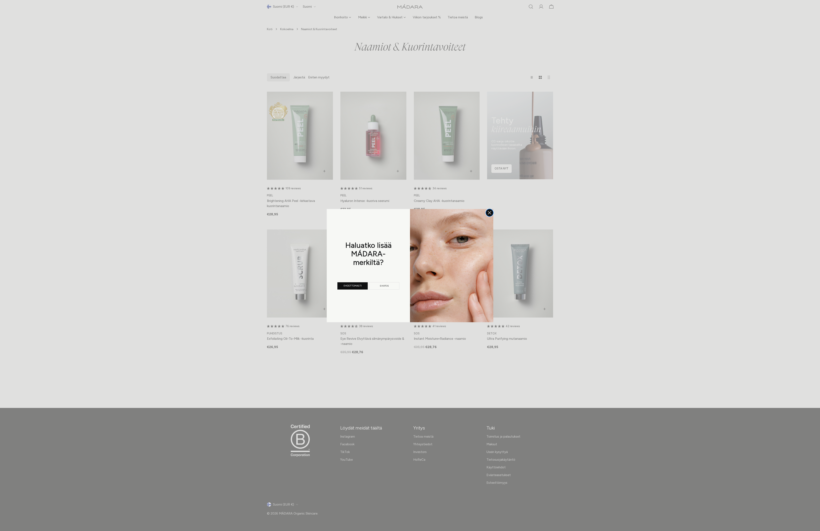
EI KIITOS (384, 285)
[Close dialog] (489, 212)
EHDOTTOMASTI (353, 285)
